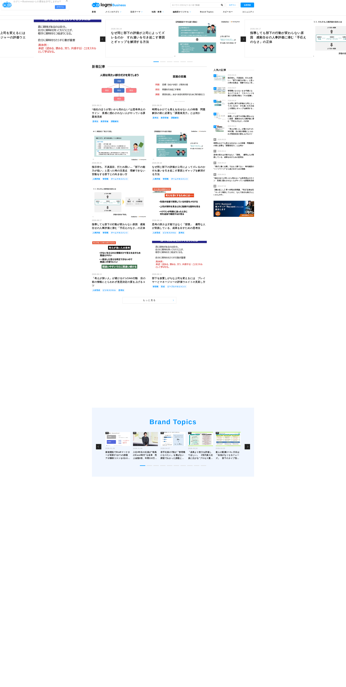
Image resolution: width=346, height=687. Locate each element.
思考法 (95, 121)
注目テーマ (135, 12)
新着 (94, 12)
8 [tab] (190, 465)
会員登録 (247, 5)
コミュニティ (248, 12)
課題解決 (115, 121)
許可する (60, 10)
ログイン (232, 5)
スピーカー (228, 12)
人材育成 (156, 233)
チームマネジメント (119, 179)
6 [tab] (190, 61)
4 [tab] (176, 61)
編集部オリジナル (181, 12)
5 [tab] (183, 61)
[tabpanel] (173, 38)
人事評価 (96, 179)
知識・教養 (157, 12)
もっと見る (149, 300)
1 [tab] (156, 61)
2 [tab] (163, 61)
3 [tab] (169, 61)
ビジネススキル (169, 233)
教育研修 (104, 121)
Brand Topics (206, 12)
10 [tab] (203, 465)
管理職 (105, 179)
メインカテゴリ (112, 12)
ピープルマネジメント (176, 287)
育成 (163, 287)
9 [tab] (196, 465)
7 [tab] (183, 465)
